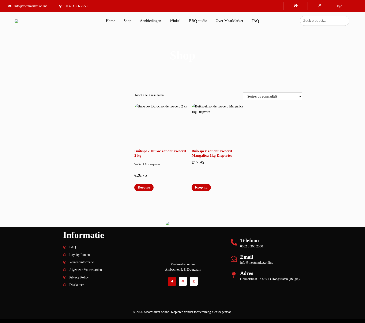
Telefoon (249, 240)
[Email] (234, 259)
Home (110, 21)
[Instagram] (183, 281)
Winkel (175, 21)
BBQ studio (198, 21)
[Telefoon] (234, 242)
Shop (127, 21)
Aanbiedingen (150, 21)
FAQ (255, 21)
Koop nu (144, 187)
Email (246, 257)
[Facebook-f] (172, 281)
